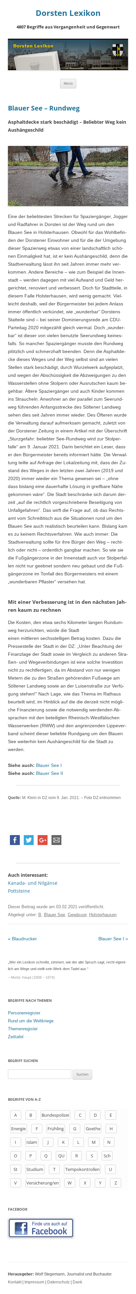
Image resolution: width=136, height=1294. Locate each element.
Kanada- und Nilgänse (32, 883)
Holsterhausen (103, 914)
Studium (34, 1169)
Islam (31, 1142)
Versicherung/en (42, 1183)
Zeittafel (15, 1036)
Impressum (34, 1282)
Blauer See (54, 914)
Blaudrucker (22, 938)
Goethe (93, 1129)
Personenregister (24, 1012)
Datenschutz (58, 1282)
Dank (77, 1282)
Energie (18, 1129)
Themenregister (23, 1028)
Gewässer (77, 914)
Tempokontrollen (82, 1169)
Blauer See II (49, 773)
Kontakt (14, 1282)
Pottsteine (19, 891)
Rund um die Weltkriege (30, 1020)
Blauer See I (49, 765)
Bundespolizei (55, 1115)
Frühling (56, 1129)
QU (61, 1156)
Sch (107, 1156)
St (15, 1169)
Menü (68, 83)
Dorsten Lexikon (68, 13)
